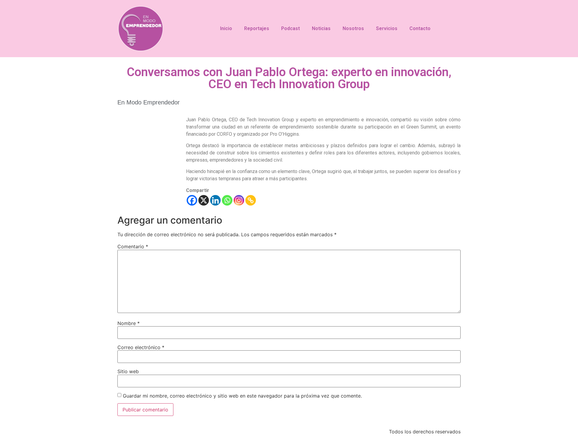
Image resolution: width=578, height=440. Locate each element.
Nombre (128, 323)
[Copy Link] (250, 200)
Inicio (226, 28)
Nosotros (353, 28)
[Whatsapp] (227, 200)
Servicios (386, 28)
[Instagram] (239, 200)
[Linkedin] (215, 200)
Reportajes (256, 28)
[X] (203, 200)
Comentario (132, 246)
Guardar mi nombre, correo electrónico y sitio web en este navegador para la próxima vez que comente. (242, 395)
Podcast (290, 28)
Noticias (321, 28)
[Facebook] (192, 200)
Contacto (419, 28)
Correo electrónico (140, 347)
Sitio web (128, 371)
